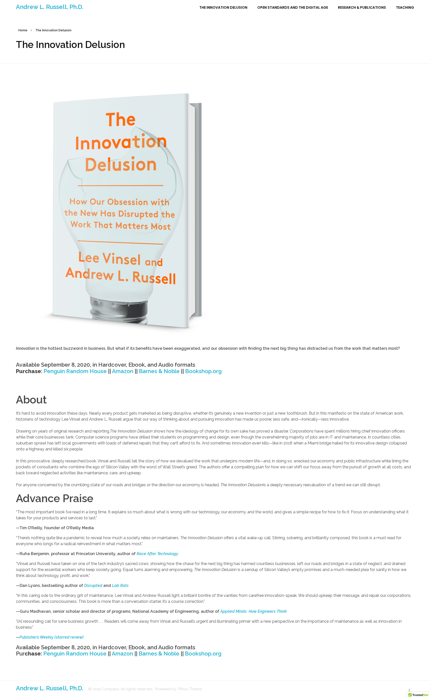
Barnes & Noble (159, 371)
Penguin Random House (75, 371)
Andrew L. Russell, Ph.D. (49, 6)
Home (22, 30)
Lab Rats (120, 585)
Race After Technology (157, 553)
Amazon (122, 371)
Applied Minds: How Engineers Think (253, 611)
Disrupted (93, 585)
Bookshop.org (203, 371)
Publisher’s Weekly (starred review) (51, 637)
